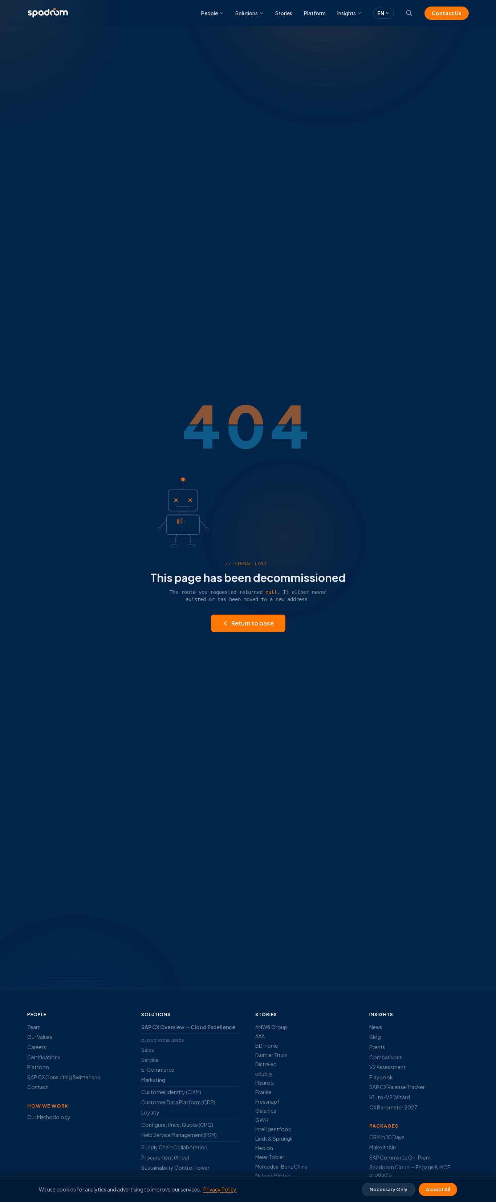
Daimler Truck (271, 1055)
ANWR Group (271, 1027)
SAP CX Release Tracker (397, 1087)
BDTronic (266, 1045)
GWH (261, 1120)
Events (377, 1047)
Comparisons (385, 1057)
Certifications (43, 1057)
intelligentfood (273, 1129)
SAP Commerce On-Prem (400, 1157)
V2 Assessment (387, 1067)
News (375, 1027)
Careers (36, 1047)
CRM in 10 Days (386, 1137)
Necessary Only (388, 1189)
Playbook (381, 1077)
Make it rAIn (382, 1147)
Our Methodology (48, 1117)
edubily (264, 1073)
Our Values (39, 1037)
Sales (147, 1049)
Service (150, 1059)
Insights (346, 13)
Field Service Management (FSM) (179, 1135)
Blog (375, 1037)
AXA (260, 1036)
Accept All (438, 1189)
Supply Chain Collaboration (174, 1147)
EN (380, 13)
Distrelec (265, 1064)
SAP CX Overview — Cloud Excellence (188, 1027)
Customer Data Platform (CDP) (178, 1102)
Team (34, 1027)
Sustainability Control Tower (175, 1167)
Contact (37, 1087)
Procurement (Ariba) (165, 1157)
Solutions (246, 13)
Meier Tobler (269, 1157)
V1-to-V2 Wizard (389, 1097)
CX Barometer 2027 (393, 1107)
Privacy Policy (219, 1189)
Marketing (153, 1079)
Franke (263, 1092)
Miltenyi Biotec (272, 1175)
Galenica (265, 1110)
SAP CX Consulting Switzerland (64, 1077)
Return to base (252, 623)
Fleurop (264, 1082)
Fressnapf (267, 1101)
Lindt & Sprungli (273, 1138)
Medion (264, 1148)
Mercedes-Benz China (281, 1166)
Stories (283, 13)
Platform (315, 13)
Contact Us (447, 13)
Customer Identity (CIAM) (171, 1092)
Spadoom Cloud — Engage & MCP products (410, 1171)
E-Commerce (157, 1069)
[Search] (409, 13)
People (209, 13)
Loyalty (150, 1112)
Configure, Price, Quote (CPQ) (177, 1124)
